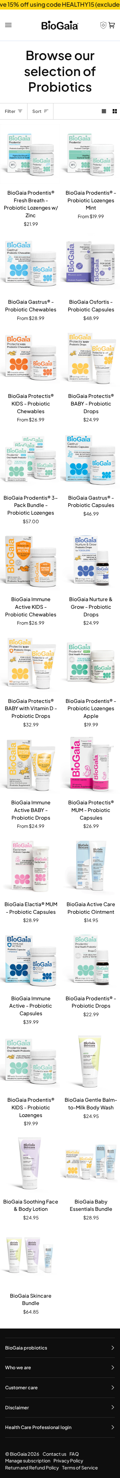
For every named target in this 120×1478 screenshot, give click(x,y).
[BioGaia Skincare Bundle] (30, 1257)
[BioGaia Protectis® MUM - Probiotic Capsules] (90, 764)
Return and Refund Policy (32, 1467)
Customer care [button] (21, 1387)
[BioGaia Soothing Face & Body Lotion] (30, 1163)
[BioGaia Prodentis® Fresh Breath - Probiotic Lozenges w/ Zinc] (30, 154)
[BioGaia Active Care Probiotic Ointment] (90, 865)
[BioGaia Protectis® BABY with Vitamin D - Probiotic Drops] (30, 662)
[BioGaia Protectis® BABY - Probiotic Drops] (90, 357)
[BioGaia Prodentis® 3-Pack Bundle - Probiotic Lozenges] (30, 459)
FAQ (74, 1454)
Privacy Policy (68, 1460)
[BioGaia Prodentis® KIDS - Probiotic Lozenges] (30, 1061)
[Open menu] (9, 25)
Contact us (54, 1454)
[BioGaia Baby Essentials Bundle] (90, 1163)
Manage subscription (27, 1460)
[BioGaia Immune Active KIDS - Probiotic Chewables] (30, 560)
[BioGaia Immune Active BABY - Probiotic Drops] (30, 764)
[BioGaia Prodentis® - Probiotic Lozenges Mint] (90, 154)
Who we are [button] (18, 1367)
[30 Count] (90, 154)
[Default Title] (30, 154)
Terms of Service (80, 1467)
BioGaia (18, 1454)
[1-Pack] (30, 263)
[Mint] (30, 459)
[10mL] (30, 764)
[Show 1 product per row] (104, 111)
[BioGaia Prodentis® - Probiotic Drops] (90, 959)
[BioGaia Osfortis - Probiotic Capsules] (90, 263)
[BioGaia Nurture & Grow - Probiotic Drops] (90, 560)
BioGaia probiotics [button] (26, 1347)
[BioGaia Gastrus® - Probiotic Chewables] (30, 263)
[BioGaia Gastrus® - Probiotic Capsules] (90, 459)
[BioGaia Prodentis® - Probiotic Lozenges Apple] (90, 662)
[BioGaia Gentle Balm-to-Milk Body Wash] (90, 1061)
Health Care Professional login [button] (38, 1427)
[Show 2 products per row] (114, 111)
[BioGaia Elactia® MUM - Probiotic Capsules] (30, 865)
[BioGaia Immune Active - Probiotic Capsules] (30, 959)
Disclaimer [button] (17, 1407)
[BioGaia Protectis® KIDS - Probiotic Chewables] (30, 357)
